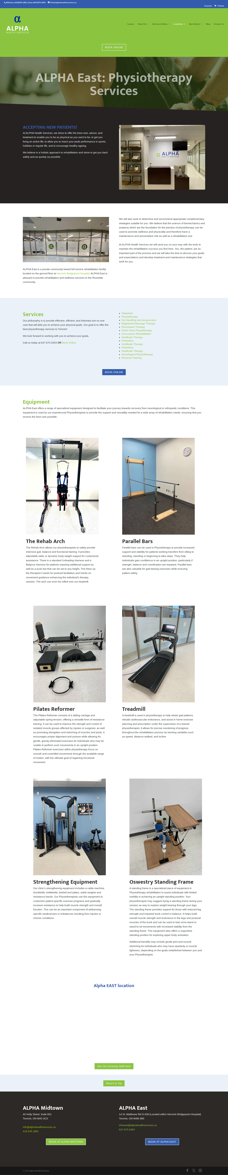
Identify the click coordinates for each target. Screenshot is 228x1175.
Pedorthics (128, 340)
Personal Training (131, 357)
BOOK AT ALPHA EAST (162, 1141)
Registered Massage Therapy (138, 323)
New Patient (194, 24)
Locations (178, 24)
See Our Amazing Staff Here (114, 1066)
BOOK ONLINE (114, 47)
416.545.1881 (31, 1131)
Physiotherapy (130, 316)
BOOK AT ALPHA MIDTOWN (66, 1141)
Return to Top (114, 1083)
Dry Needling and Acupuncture (139, 320)
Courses (208, 6)
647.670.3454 (127, 1129)
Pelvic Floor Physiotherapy (137, 330)
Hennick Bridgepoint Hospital (73, 273)
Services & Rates (160, 24)
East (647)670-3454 (37, 2)
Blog (208, 24)
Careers (130, 24)
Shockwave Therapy (133, 327)
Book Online (69, 342)
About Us (142, 24)
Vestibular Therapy (132, 337)
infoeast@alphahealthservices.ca (138, 1125)
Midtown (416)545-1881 (16, 2)
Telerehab (127, 313)
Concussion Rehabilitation (136, 333)
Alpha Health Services (39, 1171)
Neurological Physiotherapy (137, 354)
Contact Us (219, 24)
